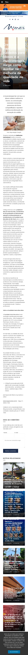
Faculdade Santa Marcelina (11, 314)
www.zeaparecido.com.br (10, 401)
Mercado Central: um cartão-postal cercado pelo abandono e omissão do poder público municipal (13, 565)
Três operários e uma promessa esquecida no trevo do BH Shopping (14, 482)
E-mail (16, 432)
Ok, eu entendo (14, 652)
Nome (5, 432)
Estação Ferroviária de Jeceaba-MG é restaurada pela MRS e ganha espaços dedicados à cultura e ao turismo (13, 593)
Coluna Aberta (7, 40)
